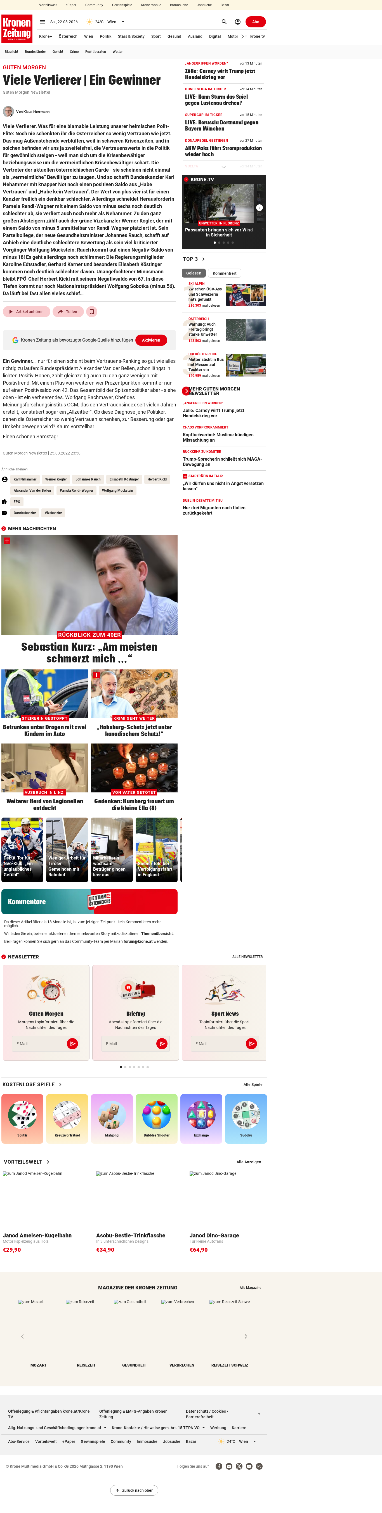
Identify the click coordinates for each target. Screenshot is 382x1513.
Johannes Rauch (88, 479)
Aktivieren (151, 340)
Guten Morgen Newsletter (27, 92)
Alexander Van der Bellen (32, 491)
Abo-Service (19, 1441)
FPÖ (17, 502)
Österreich (68, 36)
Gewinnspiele (122, 5)
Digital (215, 36)
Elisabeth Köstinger (124, 479)
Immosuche (179, 5)
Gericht (58, 52)
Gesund (174, 36)
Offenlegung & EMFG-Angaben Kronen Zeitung (133, 1414)
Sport (156, 36)
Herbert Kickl (157, 479)
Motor (233, 36)
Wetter (117, 52)
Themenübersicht (157, 933)
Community (94, 5)
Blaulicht (11, 52)
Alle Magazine (250, 1288)
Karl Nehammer (25, 479)
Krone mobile (151, 5)
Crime (74, 52)
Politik (105, 36)
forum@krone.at (138, 941)
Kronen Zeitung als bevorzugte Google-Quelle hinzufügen (91, 340)
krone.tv (257, 36)
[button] (243, 36)
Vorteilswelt (48, 5)
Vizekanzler (53, 513)
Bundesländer (35, 52)
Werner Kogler (56, 479)
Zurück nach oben (134, 1490)
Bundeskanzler (25, 513)
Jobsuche (204, 5)
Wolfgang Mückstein (117, 491)
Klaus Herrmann (36, 112)
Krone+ (45, 36)
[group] (22, 850)
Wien (88, 36)
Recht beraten (95, 52)
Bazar (225, 5)
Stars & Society (131, 36)
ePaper (71, 5)
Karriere (239, 1428)
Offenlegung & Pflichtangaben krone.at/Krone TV (49, 1414)
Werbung (218, 1428)
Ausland (195, 36)
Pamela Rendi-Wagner (76, 491)
